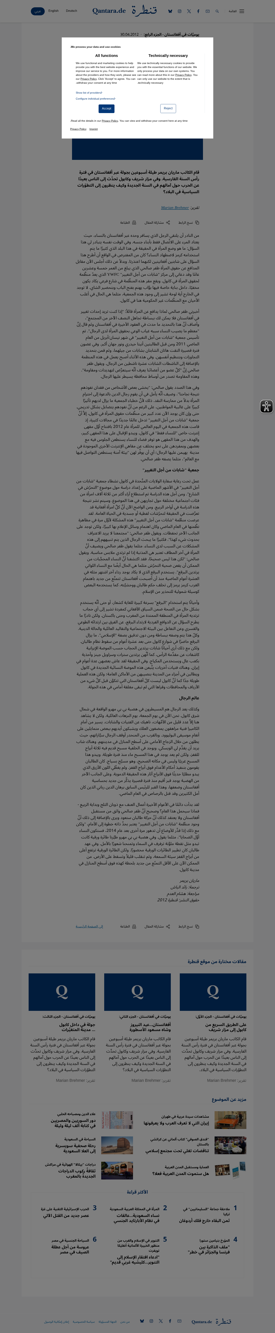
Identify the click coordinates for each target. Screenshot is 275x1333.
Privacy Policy (183, 75)
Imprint (93, 129)
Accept (106, 108)
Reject (168, 108)
